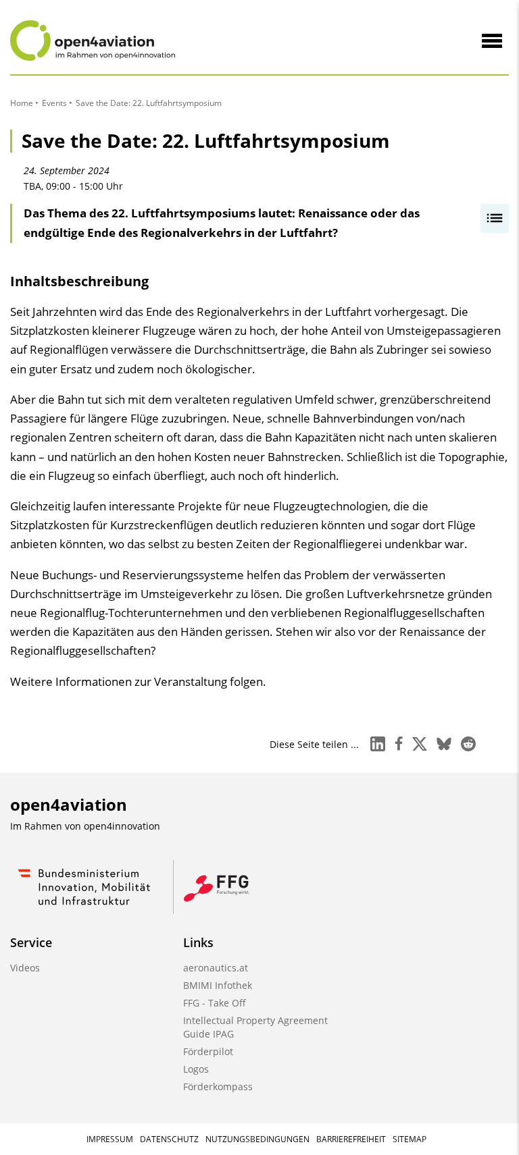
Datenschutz (169, 1139)
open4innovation (122, 826)
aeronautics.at (215, 967)
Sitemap (409, 1139)
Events (54, 103)
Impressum (109, 1139)
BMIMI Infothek (217, 985)
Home (21, 103)
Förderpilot (208, 1051)
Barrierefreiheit (351, 1139)
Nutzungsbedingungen (257, 1139)
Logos (196, 1069)
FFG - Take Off (214, 1002)
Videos (25, 967)
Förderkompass (218, 1086)
